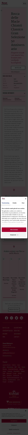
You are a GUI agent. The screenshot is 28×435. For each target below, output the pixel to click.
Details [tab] (14, 203)
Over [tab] (23, 203)
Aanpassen (13, 234)
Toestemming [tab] (5, 203)
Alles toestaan (14, 229)
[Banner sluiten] (25, 198)
